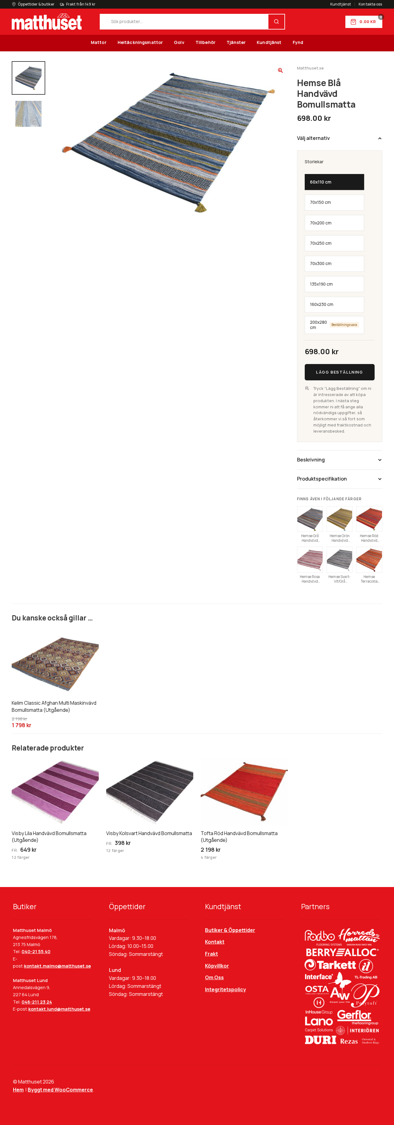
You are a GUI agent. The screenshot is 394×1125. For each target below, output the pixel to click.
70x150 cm (320, 202)
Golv (179, 42)
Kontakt (214, 941)
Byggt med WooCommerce (60, 1089)
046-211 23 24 (37, 1002)
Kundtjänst (340, 4)
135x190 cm (321, 284)
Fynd (298, 42)
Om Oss (214, 977)
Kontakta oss (370, 4)
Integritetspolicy (225, 989)
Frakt (211, 953)
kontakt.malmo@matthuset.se (57, 966)
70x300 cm (321, 263)
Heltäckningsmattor (140, 42)
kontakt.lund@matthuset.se (59, 1009)
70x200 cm (321, 222)
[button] (280, 70)
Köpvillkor (217, 965)
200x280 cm (333, 324)
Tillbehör (205, 42)
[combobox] (184, 21)
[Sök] (276, 21)
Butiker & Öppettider (230, 930)
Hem (18, 1089)
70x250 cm (321, 243)
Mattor (99, 42)
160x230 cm (321, 304)
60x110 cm (320, 182)
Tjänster (236, 42)
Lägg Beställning (339, 371)
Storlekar (314, 161)
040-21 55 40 (36, 951)
